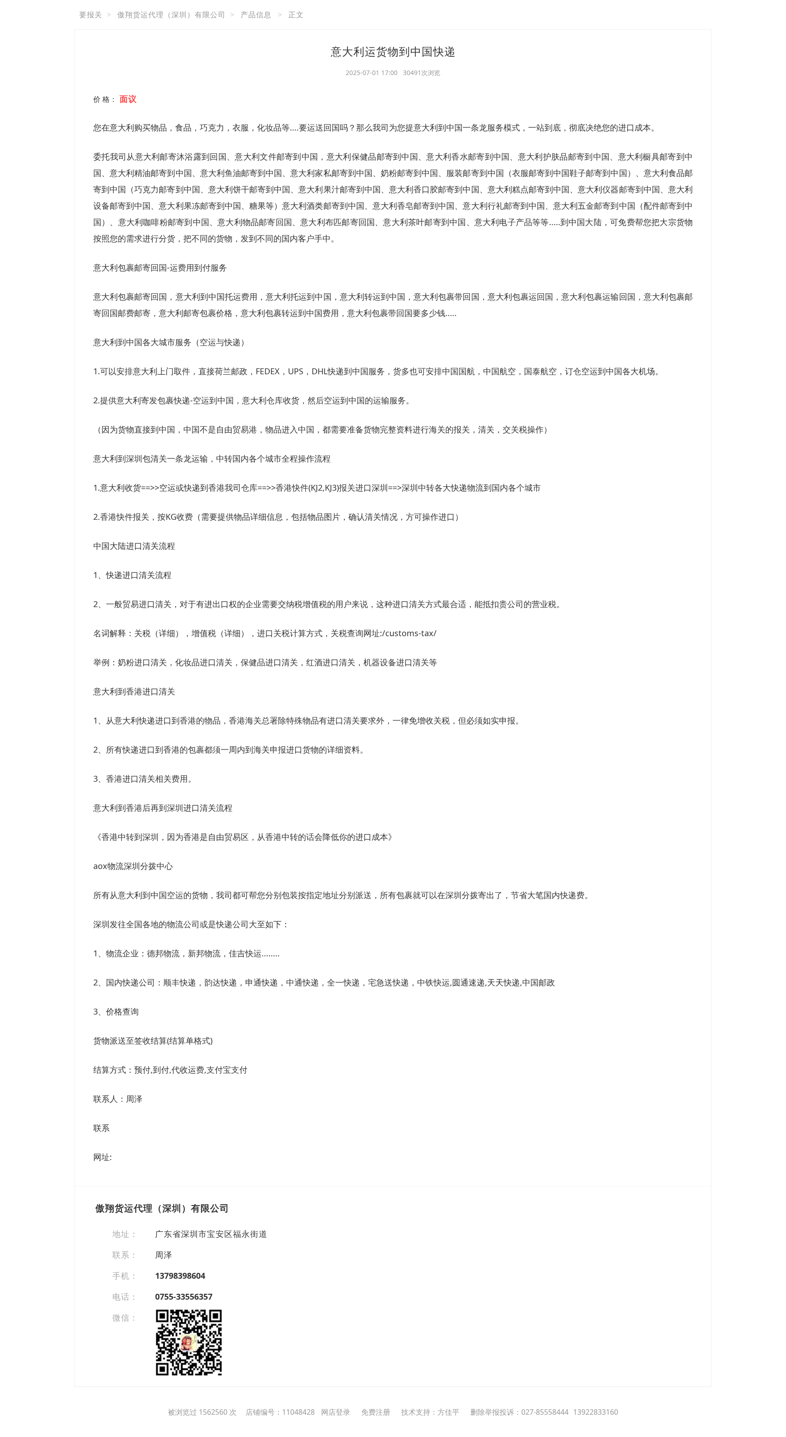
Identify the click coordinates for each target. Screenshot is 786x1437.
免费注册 (375, 1412)
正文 (296, 15)
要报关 (90, 15)
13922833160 (595, 1412)
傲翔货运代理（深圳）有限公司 (171, 15)
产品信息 (256, 15)
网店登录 (335, 1412)
